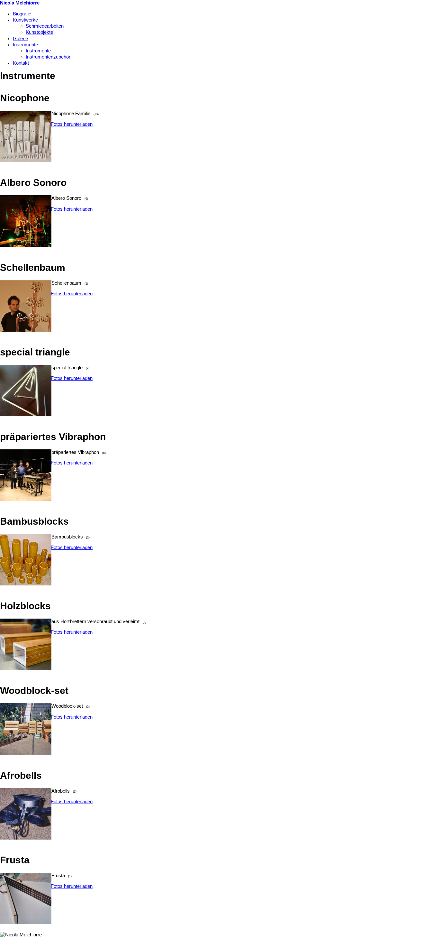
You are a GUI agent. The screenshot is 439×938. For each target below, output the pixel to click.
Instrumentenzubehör (48, 57)
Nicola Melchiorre (20, 2)
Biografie (22, 13)
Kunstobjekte (39, 32)
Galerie (20, 38)
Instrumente (25, 44)
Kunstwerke (25, 20)
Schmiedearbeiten (45, 26)
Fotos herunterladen (72, 124)
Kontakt (21, 63)
